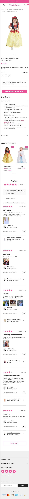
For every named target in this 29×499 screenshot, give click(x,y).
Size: (2, 72)
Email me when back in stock (14, 91)
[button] (24, 184)
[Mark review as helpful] (24, 231)
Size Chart (25, 72)
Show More (5, 384)
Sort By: (15, 202)
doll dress (12, 123)
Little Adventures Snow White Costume (7, 165)
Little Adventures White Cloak (21, 165)
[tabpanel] (14, 33)
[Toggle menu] (1, 5)
